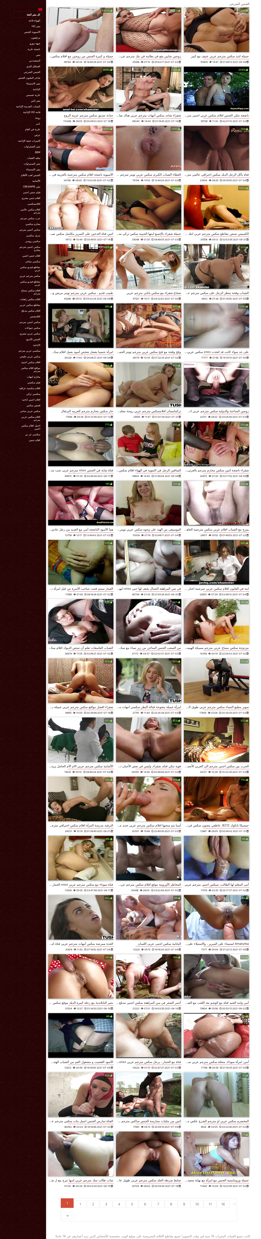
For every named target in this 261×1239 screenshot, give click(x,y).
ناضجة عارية (34, 49)
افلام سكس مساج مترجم (30, 292)
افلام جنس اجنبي (31, 255)
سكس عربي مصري (30, 333)
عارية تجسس (33, 94)
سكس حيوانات (32, 327)
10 (197, 1204)
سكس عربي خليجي (30, 356)
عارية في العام (32, 129)
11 (210, 1204)
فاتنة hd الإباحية (31, 112)
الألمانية (36, 180)
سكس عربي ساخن (30, 411)
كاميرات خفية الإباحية (29, 140)
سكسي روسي (32, 241)
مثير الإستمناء (33, 169)
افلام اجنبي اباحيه (31, 399)
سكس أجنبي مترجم (29, 229)
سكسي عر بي (32, 434)
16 (223, 1204)
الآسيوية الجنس (32, 31)
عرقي (37, 134)
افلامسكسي (34, 203)
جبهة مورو (35, 43)
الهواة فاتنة (34, 20)
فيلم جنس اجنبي (31, 192)
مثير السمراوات (32, 163)
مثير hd (36, 26)
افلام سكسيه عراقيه (29, 388)
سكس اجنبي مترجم (29, 322)
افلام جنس (34, 440)
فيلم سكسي (33, 382)
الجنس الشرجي (32, 72)
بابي (38, 123)
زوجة (37, 117)
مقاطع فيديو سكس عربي (30, 269)
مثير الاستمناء (33, 83)
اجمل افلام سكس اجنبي (30, 427)
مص (38, 54)
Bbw (37, 152)
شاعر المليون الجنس (29, 77)
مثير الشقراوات (32, 146)
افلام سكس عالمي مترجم (30, 211)
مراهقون (35, 37)
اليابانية (36, 89)
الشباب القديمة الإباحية (28, 106)
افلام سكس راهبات (30, 299)
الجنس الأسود (33, 339)
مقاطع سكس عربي (30, 304)
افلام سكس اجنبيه (30, 362)
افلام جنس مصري (31, 198)
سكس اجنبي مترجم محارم (29, 248)
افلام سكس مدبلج (30, 310)
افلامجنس (35, 316)
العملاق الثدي (33, 66)
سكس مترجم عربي (30, 275)
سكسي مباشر (32, 261)
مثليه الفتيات (33, 157)
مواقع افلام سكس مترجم (30, 369)
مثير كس (35, 100)
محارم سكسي (32, 223)
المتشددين (34, 60)
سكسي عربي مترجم (29, 350)
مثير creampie (31, 186)
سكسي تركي (33, 393)
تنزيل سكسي (33, 235)
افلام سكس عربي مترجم (30, 418)
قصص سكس (33, 405)
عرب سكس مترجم (30, 218)
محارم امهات (33, 376)
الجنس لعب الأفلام (30, 175)
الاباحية (36, 344)
